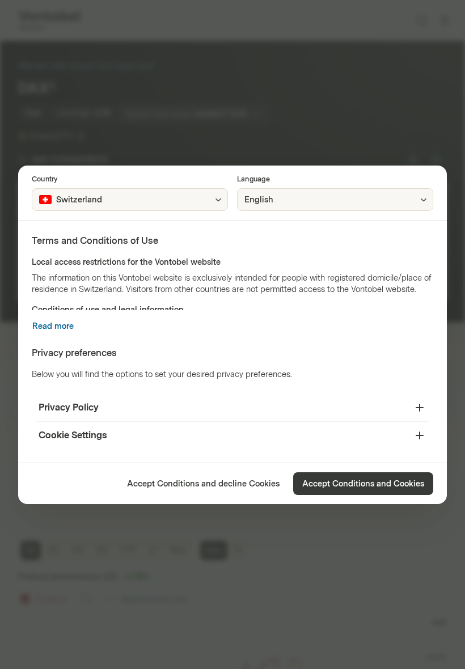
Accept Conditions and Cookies (363, 484)
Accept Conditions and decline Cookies (203, 484)
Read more (53, 326)
